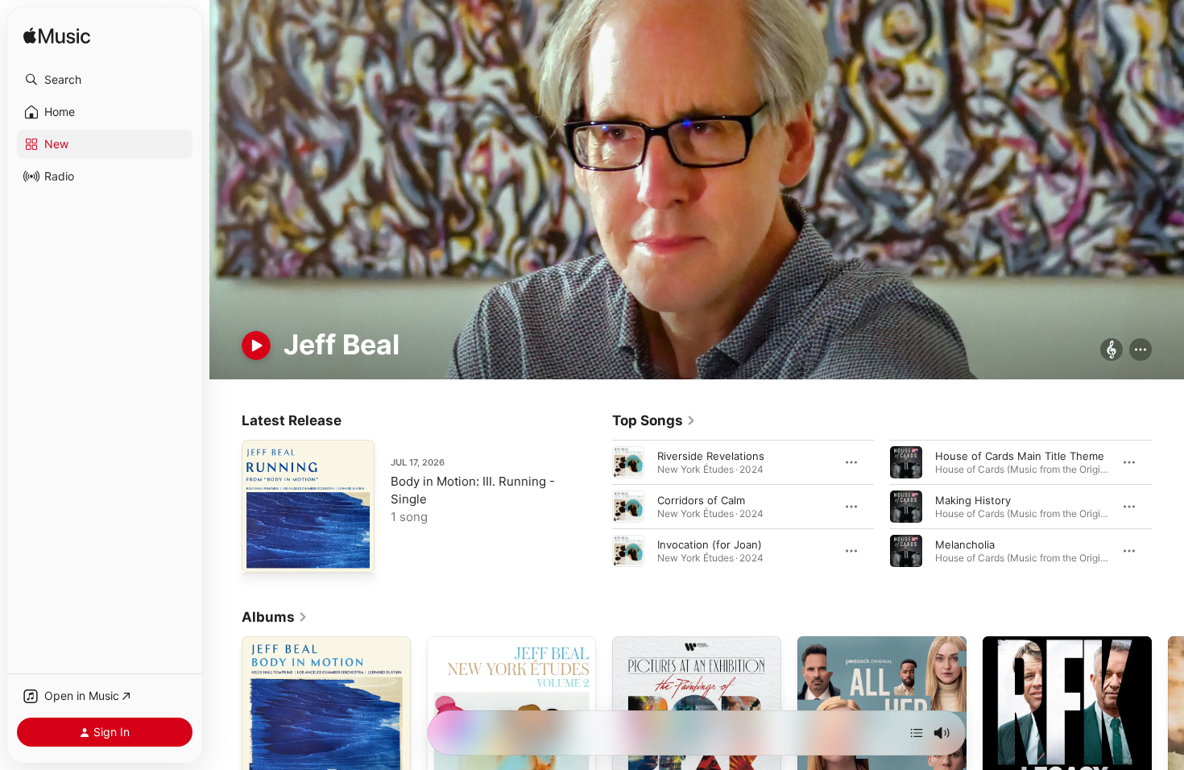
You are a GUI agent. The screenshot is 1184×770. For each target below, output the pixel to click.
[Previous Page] (596, 506)
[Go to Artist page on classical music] (1111, 350)
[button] (105, 79)
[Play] (256, 345)
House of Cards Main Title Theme (1019, 455)
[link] (654, 420)
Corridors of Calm (701, 499)
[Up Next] (916, 733)
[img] (56, 36)
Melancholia (965, 543)
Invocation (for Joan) (709, 543)
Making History (973, 499)
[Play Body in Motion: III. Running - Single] (262, 552)
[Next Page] (1168, 506)
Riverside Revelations (710, 455)
